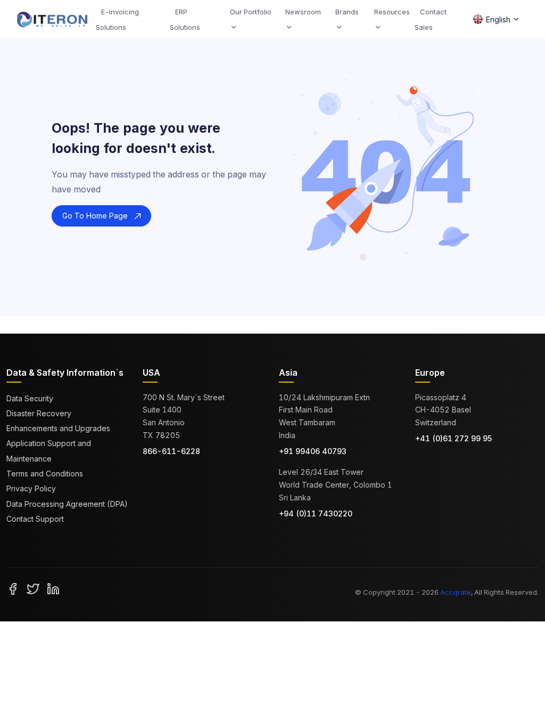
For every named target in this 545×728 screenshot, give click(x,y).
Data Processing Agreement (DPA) (67, 503)
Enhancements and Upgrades (58, 428)
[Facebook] (12, 588)
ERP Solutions (185, 19)
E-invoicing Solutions (117, 19)
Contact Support (35, 518)
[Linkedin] (53, 588)
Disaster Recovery (38, 413)
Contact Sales (431, 19)
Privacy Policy (31, 488)
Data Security (29, 398)
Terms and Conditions (44, 473)
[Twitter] (33, 588)
